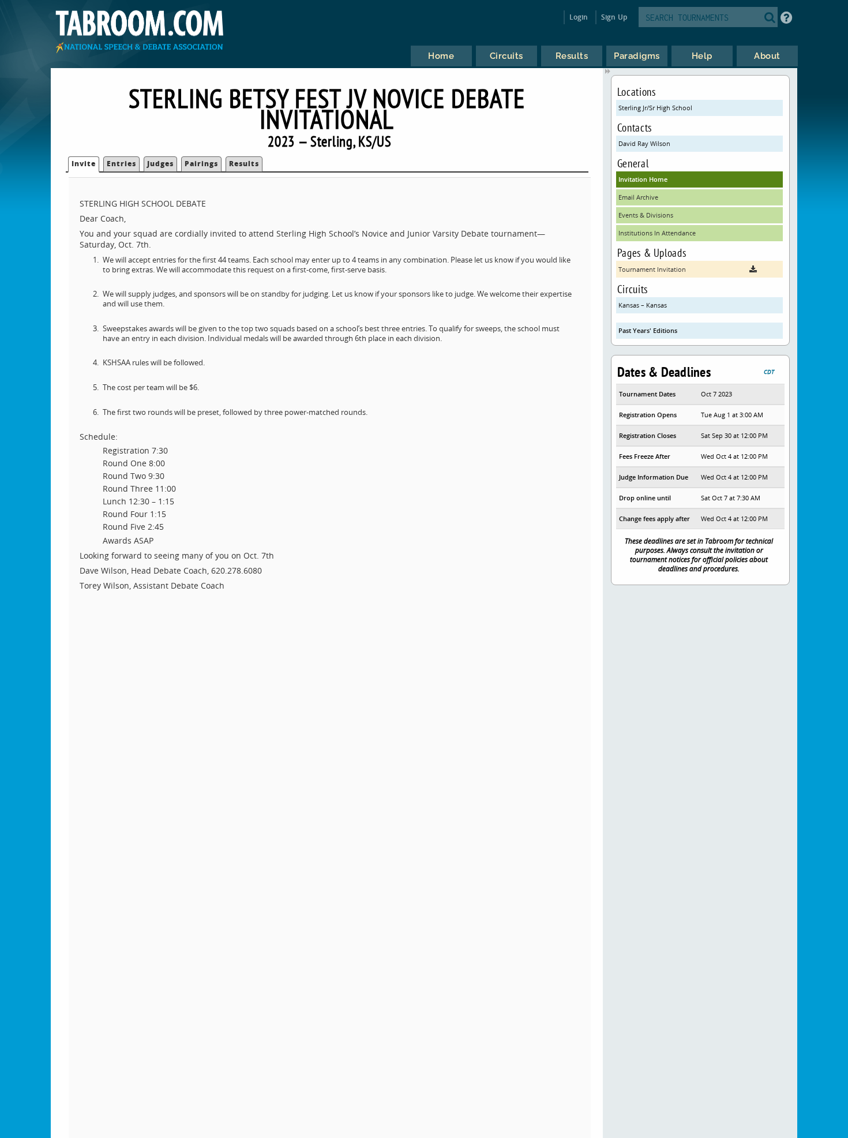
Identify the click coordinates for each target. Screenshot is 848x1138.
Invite (84, 164)
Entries (121, 164)
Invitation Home (642, 179)
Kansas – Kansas (642, 305)
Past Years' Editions (647, 330)
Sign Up (614, 17)
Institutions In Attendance (657, 233)
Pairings (201, 164)
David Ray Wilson (644, 143)
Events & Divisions (645, 215)
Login (578, 17)
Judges (160, 164)
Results (244, 164)
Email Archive (638, 197)
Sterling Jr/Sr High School (655, 107)
